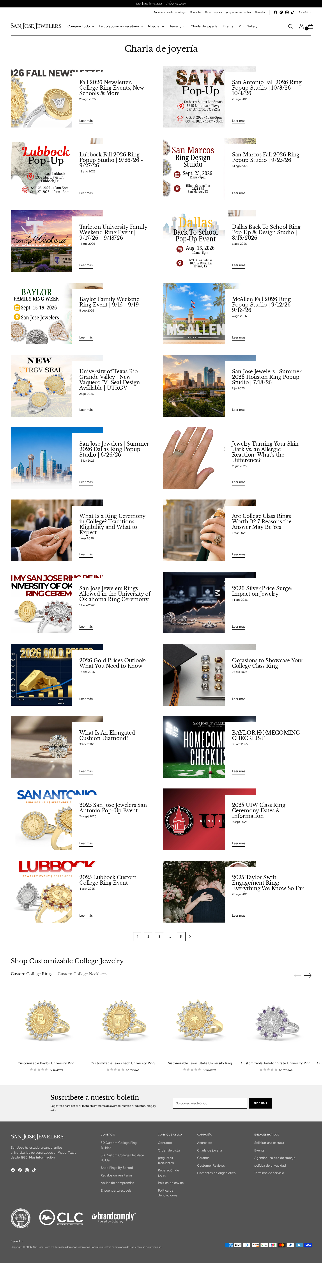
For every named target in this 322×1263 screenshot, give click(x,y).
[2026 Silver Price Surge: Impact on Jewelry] (209, 603)
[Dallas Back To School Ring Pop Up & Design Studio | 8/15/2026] (209, 241)
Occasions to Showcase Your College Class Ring (267, 663)
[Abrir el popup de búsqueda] (290, 26)
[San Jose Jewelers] (149, 4)
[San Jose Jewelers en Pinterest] (281, 12)
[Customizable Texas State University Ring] (199, 1021)
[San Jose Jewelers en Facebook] (276, 12)
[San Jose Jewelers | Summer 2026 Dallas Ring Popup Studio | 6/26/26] (57, 458)
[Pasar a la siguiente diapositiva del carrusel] (307, 975)
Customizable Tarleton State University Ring (276, 1063)
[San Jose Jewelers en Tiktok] (293, 12)
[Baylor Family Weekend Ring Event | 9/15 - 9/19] (57, 313)
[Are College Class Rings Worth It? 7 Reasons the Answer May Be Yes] (209, 530)
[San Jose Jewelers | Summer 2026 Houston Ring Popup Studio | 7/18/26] (209, 386)
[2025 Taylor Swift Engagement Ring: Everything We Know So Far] (209, 892)
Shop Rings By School (117, 1168)
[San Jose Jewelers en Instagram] (287, 12)
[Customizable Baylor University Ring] (46, 1021)
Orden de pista (169, 1150)
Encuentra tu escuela (116, 1190)
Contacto (165, 1143)
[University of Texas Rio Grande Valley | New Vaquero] (57, 386)
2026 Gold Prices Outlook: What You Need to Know (112, 663)
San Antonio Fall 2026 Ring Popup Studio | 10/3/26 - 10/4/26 (267, 87)
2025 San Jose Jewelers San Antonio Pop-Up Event (113, 808)
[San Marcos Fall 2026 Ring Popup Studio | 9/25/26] (209, 169)
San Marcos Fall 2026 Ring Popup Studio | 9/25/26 (265, 157)
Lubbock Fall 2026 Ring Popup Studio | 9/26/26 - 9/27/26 (111, 160)
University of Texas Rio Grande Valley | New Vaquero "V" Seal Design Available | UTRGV (109, 379)
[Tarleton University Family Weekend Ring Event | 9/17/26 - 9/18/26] (57, 241)
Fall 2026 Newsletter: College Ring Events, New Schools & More (111, 87)
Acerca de (204, 1143)
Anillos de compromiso (117, 1183)
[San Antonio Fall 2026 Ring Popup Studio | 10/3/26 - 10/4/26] (209, 97)
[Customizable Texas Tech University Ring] (122, 1021)
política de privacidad (270, 1165)
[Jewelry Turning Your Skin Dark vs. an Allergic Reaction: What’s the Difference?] (209, 458)
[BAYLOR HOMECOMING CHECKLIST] (209, 747)
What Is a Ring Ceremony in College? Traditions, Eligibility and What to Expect (112, 524)
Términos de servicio (269, 1173)
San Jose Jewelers (43, 1247)
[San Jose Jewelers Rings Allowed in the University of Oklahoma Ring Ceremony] (57, 603)
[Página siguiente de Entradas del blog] (190, 936)
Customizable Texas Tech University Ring (123, 1063)
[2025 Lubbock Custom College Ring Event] (57, 892)
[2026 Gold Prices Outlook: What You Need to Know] (57, 675)
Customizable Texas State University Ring (199, 1063)
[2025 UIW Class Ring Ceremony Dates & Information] (209, 819)
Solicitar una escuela (269, 1143)
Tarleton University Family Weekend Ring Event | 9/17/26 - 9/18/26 (113, 232)
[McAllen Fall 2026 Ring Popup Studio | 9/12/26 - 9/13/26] (209, 313)
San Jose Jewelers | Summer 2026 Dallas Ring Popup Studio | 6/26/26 (114, 449)
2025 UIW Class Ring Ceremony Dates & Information (258, 810)
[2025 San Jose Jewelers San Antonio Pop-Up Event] (57, 819)
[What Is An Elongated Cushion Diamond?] (57, 747)
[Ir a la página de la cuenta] (299, 26)
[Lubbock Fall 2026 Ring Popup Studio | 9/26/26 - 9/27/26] (57, 169)
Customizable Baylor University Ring (46, 1063)
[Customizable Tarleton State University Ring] (275, 1021)
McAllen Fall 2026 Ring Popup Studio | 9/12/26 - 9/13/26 (263, 304)
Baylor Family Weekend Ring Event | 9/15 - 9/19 (109, 302)
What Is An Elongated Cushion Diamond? (107, 735)
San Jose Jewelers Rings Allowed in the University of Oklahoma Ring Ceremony (114, 593)
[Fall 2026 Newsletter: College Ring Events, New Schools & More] (57, 97)
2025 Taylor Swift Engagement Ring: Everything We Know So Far (268, 882)
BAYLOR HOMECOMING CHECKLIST (266, 735)
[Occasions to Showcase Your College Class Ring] (209, 675)
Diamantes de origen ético (216, 1173)
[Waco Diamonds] (176, 4)
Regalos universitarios (117, 1175)
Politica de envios (171, 1183)
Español (303, 12)
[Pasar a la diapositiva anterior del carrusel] (297, 975)
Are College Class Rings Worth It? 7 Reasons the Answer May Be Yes (262, 521)
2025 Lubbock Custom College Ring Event (108, 880)
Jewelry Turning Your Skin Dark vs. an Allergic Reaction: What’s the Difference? (265, 452)
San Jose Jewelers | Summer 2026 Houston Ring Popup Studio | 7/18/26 (266, 377)
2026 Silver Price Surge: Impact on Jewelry (262, 591)
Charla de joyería (209, 1150)
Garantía (203, 1158)
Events (259, 1150)
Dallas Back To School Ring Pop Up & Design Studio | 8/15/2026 (266, 232)
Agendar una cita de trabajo (274, 1158)
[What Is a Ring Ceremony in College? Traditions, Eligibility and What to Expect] (57, 530)
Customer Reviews (211, 1165)
